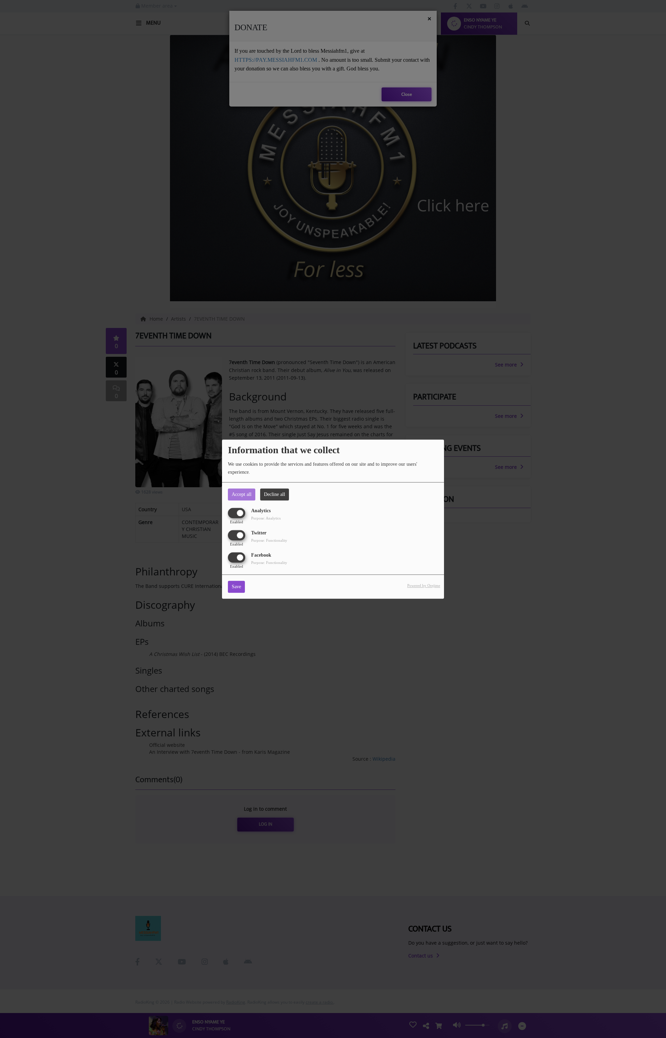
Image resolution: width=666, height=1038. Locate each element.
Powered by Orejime (423, 585)
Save (236, 586)
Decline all (274, 494)
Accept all (241, 494)
